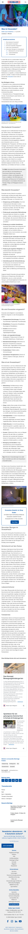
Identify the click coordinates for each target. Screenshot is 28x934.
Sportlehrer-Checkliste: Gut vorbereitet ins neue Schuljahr (18, 807)
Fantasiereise (12, 54)
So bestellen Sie (14, 898)
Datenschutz (12, 927)
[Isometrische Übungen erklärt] (5, 822)
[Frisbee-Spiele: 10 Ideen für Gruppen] (5, 815)
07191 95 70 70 (16, 912)
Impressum (19, 927)
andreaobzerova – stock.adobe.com (9, 771)
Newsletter (14, 866)
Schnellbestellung (14, 894)
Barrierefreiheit (19, 929)
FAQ (14, 856)
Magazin (14, 864)
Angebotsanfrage (14, 852)
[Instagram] (12, 921)
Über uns (14, 879)
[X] (6, 780)
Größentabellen (14, 858)
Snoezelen (10, 76)
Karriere (14, 871)
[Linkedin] (16, 780)
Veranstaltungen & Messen (14, 881)
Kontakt (14, 862)
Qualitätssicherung (14, 877)
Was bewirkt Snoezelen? (12, 44)
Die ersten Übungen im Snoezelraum (15, 49)
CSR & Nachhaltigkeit (14, 883)
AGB (6, 927)
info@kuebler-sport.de (16, 910)
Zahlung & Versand (14, 901)
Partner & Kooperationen (14, 875)
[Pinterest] (9, 780)
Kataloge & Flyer (14, 860)
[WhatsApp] (13, 780)
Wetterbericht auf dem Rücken (16, 50)
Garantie (14, 892)
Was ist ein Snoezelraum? (12, 47)
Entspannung (5, 763)
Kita (18, 763)
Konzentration (5, 766)
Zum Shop (14, 522)
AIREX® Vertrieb (14, 884)
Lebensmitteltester (13, 52)
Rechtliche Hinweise (9, 929)
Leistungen (14, 873)
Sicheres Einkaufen (14, 896)
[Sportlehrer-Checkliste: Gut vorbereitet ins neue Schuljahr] (5, 808)
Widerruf (14, 899)
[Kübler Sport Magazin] (14, 2)
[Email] (20, 780)
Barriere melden (14, 931)
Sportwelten (14, 886)
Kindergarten (12, 763)
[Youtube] (20, 921)
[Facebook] (2, 780)
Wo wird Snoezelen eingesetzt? (14, 45)
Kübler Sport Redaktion (7, 31)
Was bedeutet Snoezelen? (12, 42)
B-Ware (14, 854)
